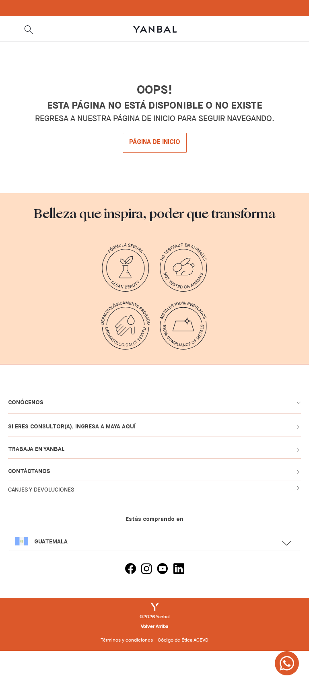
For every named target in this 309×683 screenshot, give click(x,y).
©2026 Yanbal (155, 616)
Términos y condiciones (127, 640)
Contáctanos (29, 471)
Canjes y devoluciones (41, 490)
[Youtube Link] (162, 570)
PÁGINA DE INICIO (154, 142)
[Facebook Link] (130, 570)
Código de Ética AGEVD (183, 640)
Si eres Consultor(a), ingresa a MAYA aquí (72, 427)
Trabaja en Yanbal (36, 449)
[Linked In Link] (178, 570)
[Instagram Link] (146, 570)
